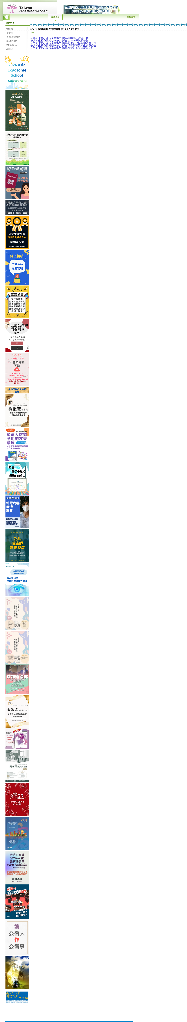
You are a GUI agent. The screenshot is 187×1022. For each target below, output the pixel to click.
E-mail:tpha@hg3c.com (75, 1013)
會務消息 (9, 29)
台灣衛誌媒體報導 (13, 37)
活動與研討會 (11, 45)
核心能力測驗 (11, 41)
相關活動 (9, 49)
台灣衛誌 (9, 33)
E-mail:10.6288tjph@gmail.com (78, 1015)
